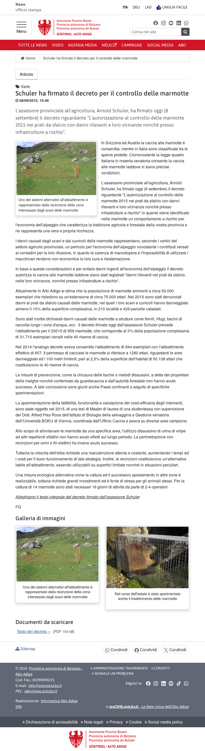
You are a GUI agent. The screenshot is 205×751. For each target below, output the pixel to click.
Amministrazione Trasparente (120, 668)
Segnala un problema (114, 673)
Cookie (135, 722)
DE (136, 7)
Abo (182, 45)
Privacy (115, 722)
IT (125, 7)
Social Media (160, 45)
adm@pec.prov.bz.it (40, 691)
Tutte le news (32, 45)
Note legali (93, 722)
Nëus (107, 45)
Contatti (161, 668)
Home (29, 58)
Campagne (132, 45)
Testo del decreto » (33, 631)
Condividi (119, 649)
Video (58, 45)
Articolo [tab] (26, 74)
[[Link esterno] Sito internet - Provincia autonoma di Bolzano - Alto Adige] (69, 27)
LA (148, 7)
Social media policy (165, 722)
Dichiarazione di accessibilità (51, 722)
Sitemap (27, 648)
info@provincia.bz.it (45, 685)
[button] (156, 22)
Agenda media (82, 45)
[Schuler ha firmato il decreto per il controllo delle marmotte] (56, 168)
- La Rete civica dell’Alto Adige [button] (148, 706)
